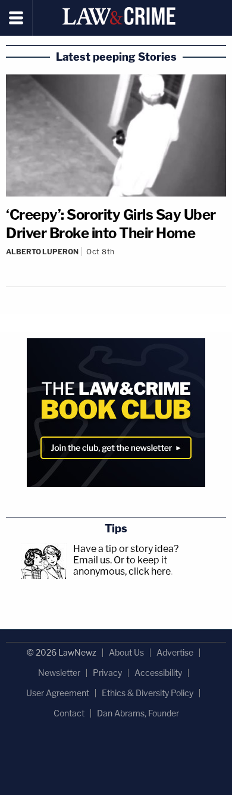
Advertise (174, 652)
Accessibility (158, 673)
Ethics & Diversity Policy (147, 693)
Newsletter (59, 673)
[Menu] (16, 18)
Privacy (107, 673)
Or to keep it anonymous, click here (122, 565)
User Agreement (57, 693)
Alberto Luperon (42, 251)
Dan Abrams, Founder (138, 713)
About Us (126, 652)
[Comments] (116, 261)
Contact (69, 713)
